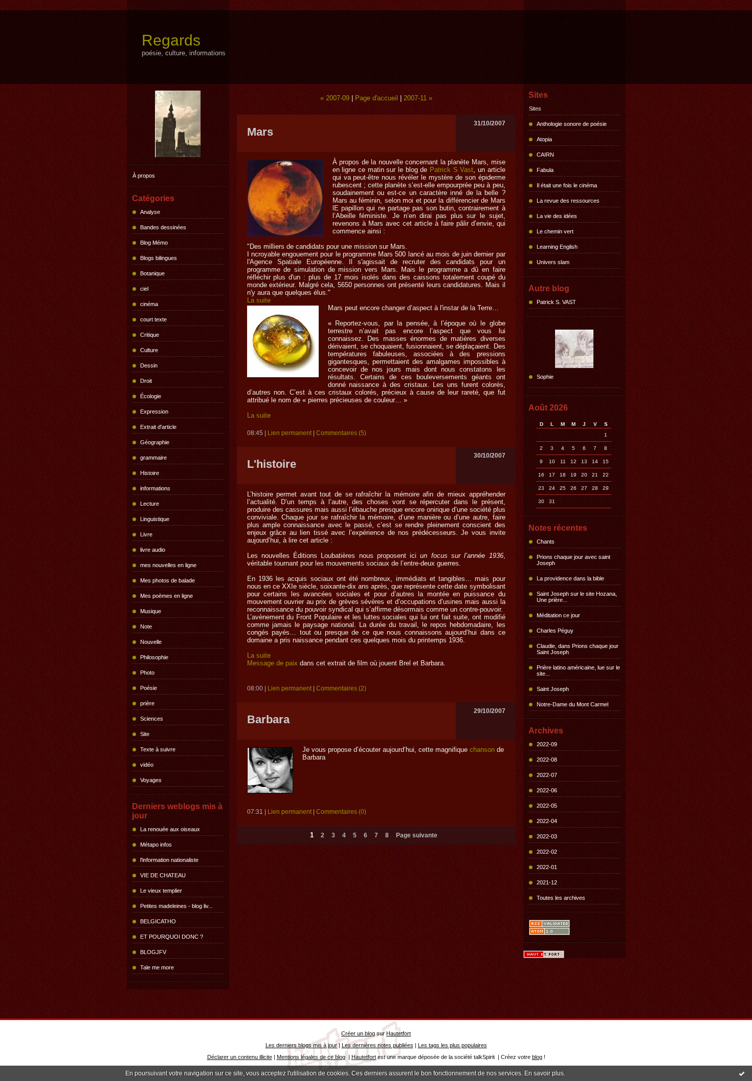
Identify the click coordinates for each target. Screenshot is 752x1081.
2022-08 (547, 759)
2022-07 (547, 775)
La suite (259, 300)
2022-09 (547, 744)
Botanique (152, 273)
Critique (149, 335)
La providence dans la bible (570, 578)
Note (146, 626)
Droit (146, 381)
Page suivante (416, 835)
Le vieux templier (161, 891)
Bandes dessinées (163, 227)
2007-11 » (418, 98)
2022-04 (547, 821)
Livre (146, 534)
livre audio (152, 550)
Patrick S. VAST (556, 302)
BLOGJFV (153, 952)
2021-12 (547, 882)
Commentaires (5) (341, 433)
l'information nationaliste (169, 860)
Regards (171, 40)
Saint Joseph (553, 689)
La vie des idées (557, 216)
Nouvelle (151, 642)
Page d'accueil (376, 98)
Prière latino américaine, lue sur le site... (578, 670)
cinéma (149, 304)
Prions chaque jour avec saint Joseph (573, 560)
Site (144, 734)
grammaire (153, 458)
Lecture (149, 504)
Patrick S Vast (451, 170)
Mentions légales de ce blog (311, 1057)
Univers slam (553, 262)
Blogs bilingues (158, 258)
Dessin (149, 365)
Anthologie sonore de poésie (572, 124)
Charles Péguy (555, 631)
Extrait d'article (158, 427)
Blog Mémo (154, 243)
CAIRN (545, 155)
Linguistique (154, 519)
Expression (154, 411)
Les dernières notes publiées (377, 1045)
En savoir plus (544, 1073)
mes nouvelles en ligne (168, 565)
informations (155, 488)
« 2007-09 (334, 98)
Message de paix (272, 663)
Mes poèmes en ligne (166, 596)
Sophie (545, 377)
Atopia (544, 139)
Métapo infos (156, 844)
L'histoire (271, 464)
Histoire (149, 473)
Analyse (150, 212)
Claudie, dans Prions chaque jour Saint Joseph (577, 649)
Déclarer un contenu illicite (239, 1057)
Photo (147, 672)
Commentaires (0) (341, 811)
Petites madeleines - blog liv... (176, 906)
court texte (153, 319)
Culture (149, 350)
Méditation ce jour (558, 615)
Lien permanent (290, 433)
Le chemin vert (555, 231)
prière (147, 703)
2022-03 (547, 836)
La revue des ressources (568, 201)
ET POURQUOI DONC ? (171, 937)
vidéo (146, 765)
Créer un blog (358, 1033)
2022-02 (547, 852)
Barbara (268, 719)
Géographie (154, 442)
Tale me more (157, 967)
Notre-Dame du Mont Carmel (572, 704)
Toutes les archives (561, 898)
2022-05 (547, 806)
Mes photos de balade (167, 580)
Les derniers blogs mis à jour (301, 1045)
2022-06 (547, 790)
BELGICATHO (158, 921)
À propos (143, 175)
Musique (150, 611)
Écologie (150, 396)
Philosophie (154, 657)
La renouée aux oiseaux (170, 829)
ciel (144, 289)
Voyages (151, 780)
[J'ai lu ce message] (742, 1073)
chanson (482, 749)
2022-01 (547, 867)
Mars (260, 131)
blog (537, 1057)
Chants (546, 541)
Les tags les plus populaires (452, 1045)
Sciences (151, 719)
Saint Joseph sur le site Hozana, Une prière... (577, 597)
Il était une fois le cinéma (567, 185)
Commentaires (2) (341, 688)
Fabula (545, 170)
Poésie (148, 688)
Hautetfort (398, 1033)
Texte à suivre (157, 749)
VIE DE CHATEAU (163, 875)
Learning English (557, 247)
